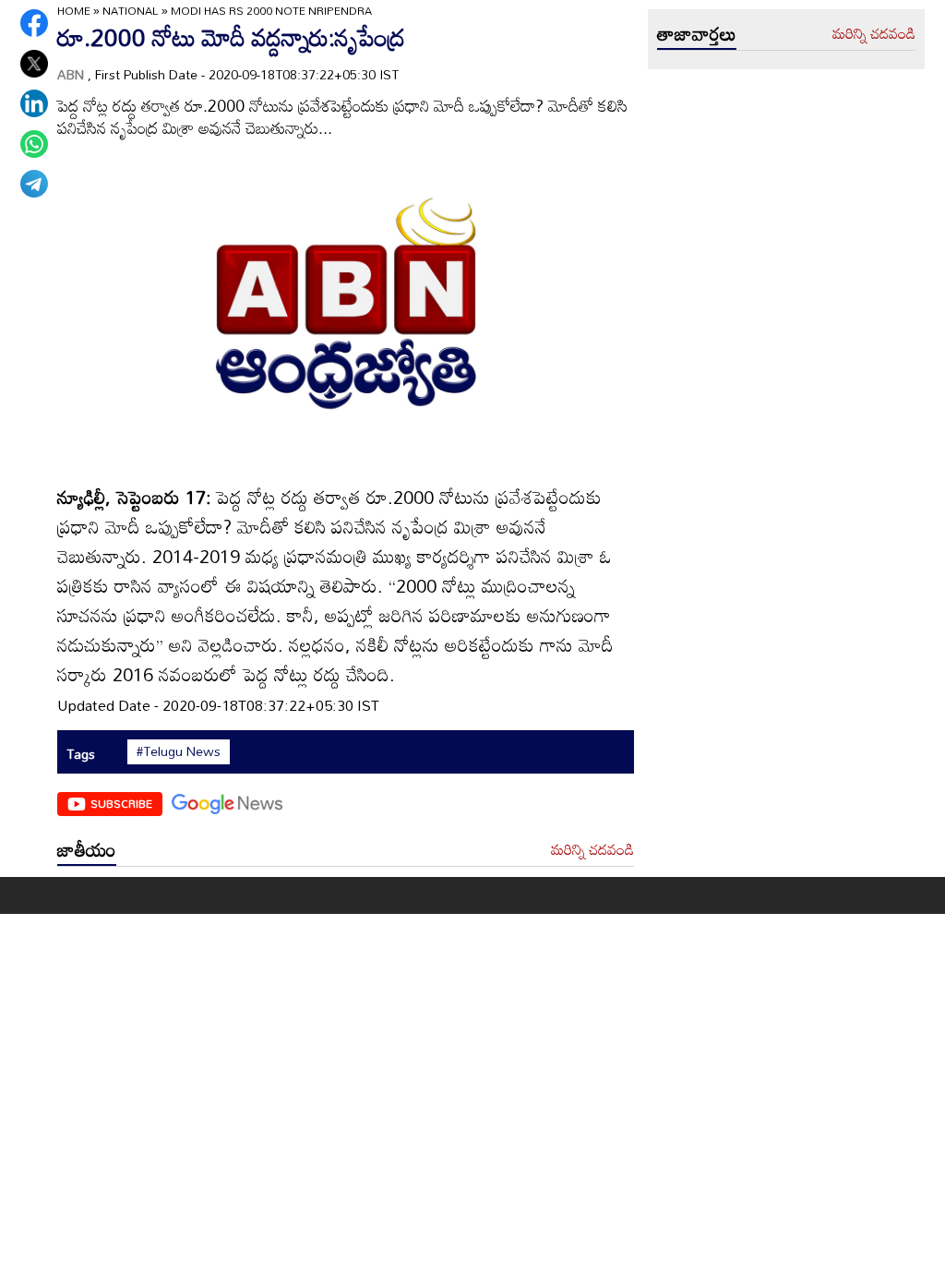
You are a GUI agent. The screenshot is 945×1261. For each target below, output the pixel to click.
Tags (80, 754)
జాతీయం (86, 849)
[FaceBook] (34, 23)
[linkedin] (34, 103)
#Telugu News (179, 751)
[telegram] (34, 184)
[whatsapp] (34, 144)
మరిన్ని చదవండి (592, 850)
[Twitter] (34, 64)
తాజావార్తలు (696, 33)
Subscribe (121, 803)
